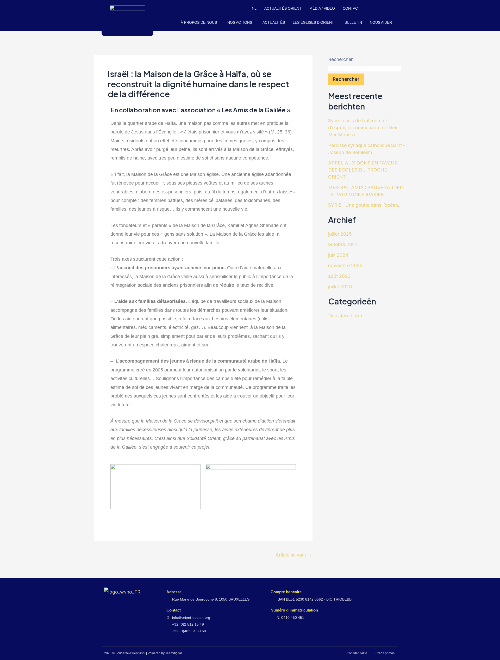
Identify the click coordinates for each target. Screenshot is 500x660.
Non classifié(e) (345, 315)
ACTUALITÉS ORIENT (283, 8)
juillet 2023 (340, 286)
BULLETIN (353, 22)
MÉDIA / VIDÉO (322, 8)
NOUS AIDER (381, 22)
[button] (200, 22)
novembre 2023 (345, 265)
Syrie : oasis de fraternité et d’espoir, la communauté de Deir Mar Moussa (362, 127)
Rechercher (340, 59)
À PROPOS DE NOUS (199, 22)
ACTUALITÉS (273, 22)
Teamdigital (173, 653)
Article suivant (294, 555)
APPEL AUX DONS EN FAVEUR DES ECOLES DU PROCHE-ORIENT (363, 170)
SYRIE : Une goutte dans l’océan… (365, 205)
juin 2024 (338, 255)
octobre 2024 (343, 244)
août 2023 (339, 276)
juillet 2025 (340, 234)
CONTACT (351, 8)
